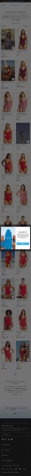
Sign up (22, 243)
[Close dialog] (29, 228)
